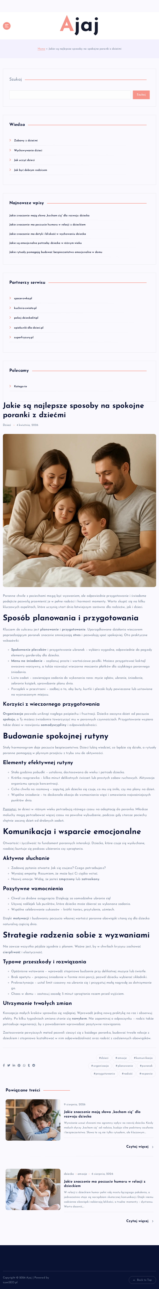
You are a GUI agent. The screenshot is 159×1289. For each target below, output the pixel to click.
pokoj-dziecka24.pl (26, 318)
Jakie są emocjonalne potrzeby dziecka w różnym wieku (45, 243)
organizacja (101, 1065)
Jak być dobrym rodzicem (30, 170)
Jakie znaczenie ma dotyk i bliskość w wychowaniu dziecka (47, 234)
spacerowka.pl (23, 298)
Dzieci (7, 425)
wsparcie (147, 1073)
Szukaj (15, 79)
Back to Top (144, 1280)
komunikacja (144, 1058)
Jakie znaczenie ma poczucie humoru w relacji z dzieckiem (47, 224)
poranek (147, 1065)
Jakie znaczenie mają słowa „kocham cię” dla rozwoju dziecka (49, 215)
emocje (122, 1058)
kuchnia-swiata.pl (25, 308)
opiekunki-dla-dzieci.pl (28, 327)
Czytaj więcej (138, 1146)
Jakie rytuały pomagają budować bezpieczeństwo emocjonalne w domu (55, 252)
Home (41, 49)
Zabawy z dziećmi (26, 140)
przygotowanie (105, 1073)
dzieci (104, 1058)
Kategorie (20, 386)
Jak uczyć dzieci (24, 160)
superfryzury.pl (24, 337)
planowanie (125, 1065)
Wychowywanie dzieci (28, 150)
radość (128, 1073)
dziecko (69, 1174)
